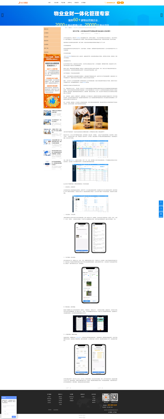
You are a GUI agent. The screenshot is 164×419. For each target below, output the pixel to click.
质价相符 (84, 82)
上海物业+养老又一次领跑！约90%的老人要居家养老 (57, 131)
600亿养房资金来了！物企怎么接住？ (56, 120)
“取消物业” (78, 37)
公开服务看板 (78, 337)
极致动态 (70, 27)
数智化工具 (72, 160)
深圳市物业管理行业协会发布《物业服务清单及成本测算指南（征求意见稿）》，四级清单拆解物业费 (57, 152)
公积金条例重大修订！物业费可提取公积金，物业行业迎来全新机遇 (57, 142)
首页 (66, 27)
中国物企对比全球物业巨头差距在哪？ (57, 111)
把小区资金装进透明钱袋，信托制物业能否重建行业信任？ (57, 163)
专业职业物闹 (68, 56)
